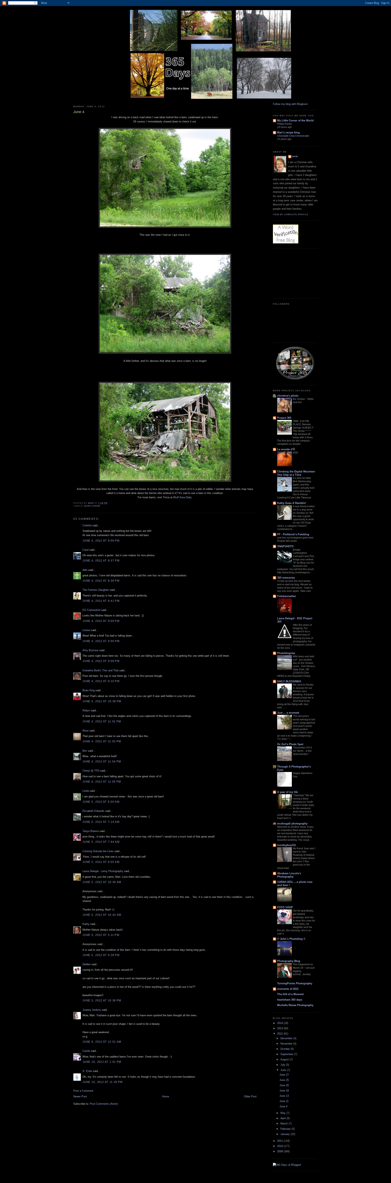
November (286, 1043)
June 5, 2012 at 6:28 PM (101, 955)
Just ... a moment (288, 712)
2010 (280, 1146)
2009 (280, 1151)
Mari (295, 156)
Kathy (85, 924)
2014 (280, 1023)
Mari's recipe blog (288, 132)
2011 (280, 1140)
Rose (85, 730)
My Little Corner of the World (295, 120)
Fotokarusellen (286, 596)
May (283, 1112)
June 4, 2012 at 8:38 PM (101, 580)
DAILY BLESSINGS (289, 681)
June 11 (284, 1101)
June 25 (284, 1080)
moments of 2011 (288, 988)
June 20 (284, 1085)
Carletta (87, 525)
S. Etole (87, 1071)
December (286, 1038)
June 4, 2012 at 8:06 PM (101, 540)
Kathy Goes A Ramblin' (291, 503)
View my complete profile (290, 214)
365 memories (286, 577)
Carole (86, 1050)
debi (84, 569)
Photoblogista (286, 653)
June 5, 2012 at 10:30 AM (101, 882)
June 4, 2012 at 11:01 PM (101, 721)
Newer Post (80, 1096)
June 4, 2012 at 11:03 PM (101, 741)
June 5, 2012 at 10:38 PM (101, 1000)
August (285, 1059)
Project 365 (284, 417)
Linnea (86, 630)
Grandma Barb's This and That (100, 670)
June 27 (284, 1074)
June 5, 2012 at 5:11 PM (100, 935)
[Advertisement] (293, 273)
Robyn (86, 710)
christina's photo (287, 395)
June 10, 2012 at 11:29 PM (102, 1082)
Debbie (86, 964)
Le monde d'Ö (286, 449)
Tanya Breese (90, 831)
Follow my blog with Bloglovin (290, 104)
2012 (280, 1033)
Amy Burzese (90, 650)
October (285, 1048)
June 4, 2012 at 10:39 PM (101, 701)
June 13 (284, 1095)
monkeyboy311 (286, 845)
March (284, 1123)
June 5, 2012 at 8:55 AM (101, 862)
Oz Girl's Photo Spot (290, 744)
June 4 (283, 1106)
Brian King (88, 690)
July (283, 1064)
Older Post (250, 1096)
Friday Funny (284, 123)
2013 (280, 1028)
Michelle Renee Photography (295, 1005)
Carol (85, 549)
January (285, 1134)
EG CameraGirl (91, 610)
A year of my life (287, 792)
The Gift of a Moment (290, 994)
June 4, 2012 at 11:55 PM (101, 781)
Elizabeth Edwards (93, 810)
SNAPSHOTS (285, 546)
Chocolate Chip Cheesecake (293, 135)
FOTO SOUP (285, 907)
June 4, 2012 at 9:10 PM (101, 681)
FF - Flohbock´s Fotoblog (293, 534)
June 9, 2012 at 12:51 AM (101, 1041)
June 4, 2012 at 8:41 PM (101, 600)
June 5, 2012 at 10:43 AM (101, 914)
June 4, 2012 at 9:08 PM (101, 661)
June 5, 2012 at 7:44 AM (101, 841)
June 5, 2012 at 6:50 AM (101, 801)
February (286, 1128)
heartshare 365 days (289, 999)
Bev (84, 750)
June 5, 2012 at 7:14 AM (101, 821)
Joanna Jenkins (91, 1009)
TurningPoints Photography (294, 983)
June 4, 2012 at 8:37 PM (101, 560)
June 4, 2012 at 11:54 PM (101, 761)
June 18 (284, 1090)
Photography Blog (288, 961)
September (287, 1054)
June (283, 1070)
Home (165, 1096)
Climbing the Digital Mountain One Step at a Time (296, 473)
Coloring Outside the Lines (98, 851)
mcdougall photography (292, 823)
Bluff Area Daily (182, 497)
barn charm (92, 506)
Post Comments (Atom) (104, 1103)
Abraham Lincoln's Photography (289, 875)
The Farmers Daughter (95, 589)
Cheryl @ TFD (90, 770)
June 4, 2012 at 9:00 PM (101, 621)
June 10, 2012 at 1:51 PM (101, 1061)
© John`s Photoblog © (291, 938)
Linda (85, 790)
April (283, 1118)
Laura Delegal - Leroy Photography (102, 871)
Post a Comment (83, 1090)
